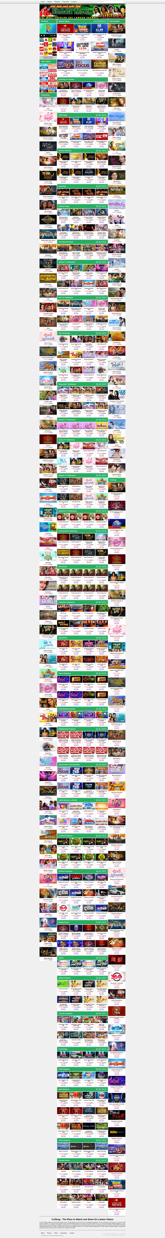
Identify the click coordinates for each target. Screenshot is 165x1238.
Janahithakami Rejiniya (48, 460)
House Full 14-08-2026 (101, 665)
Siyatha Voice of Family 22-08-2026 (63, 949)
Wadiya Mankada (48, 958)
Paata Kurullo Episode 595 (101, 91)
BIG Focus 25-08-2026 (63, 791)
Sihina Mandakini (117, 122)
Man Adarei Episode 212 (63, 273)
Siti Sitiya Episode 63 (102, 522)
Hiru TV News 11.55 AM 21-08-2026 (116, 1156)
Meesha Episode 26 (89, 375)
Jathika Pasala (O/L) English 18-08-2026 (102, 756)
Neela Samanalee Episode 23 (63, 467)
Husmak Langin (48, 401)
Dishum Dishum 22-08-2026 (63, 720)
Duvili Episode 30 (76, 486)
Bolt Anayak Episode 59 (63, 558)
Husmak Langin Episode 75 (89, 273)
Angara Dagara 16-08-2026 (101, 720)
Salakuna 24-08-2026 (89, 897)
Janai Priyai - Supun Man (63, 1025)
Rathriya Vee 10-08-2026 (76, 700)
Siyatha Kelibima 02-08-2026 (102, 969)
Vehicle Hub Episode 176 (63, 1060)
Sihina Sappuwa (48, 841)
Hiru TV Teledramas (66, 297)
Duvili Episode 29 (76, 501)
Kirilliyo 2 (117, 210)
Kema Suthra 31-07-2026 (89, 862)
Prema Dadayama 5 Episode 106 (63, 451)
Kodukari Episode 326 (89, 289)
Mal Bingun (48, 562)
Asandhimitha (48, 225)
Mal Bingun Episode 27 (63, 375)
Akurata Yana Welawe (48, 138)
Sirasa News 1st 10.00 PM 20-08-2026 (117, 1018)
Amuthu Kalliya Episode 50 (89, 542)
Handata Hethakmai (48, 372)
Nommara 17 (63, 1186)
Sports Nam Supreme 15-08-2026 (63, 969)
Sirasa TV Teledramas (67, 440)
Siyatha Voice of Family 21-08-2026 (76, 949)
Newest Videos (64, 21)
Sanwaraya (48, 797)
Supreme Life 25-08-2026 (63, 811)
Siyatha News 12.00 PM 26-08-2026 (82, 35)
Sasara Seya (48, 811)
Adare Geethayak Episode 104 (76, 431)
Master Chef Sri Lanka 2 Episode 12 (89, 934)
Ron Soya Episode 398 (88, 309)
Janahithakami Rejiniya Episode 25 (63, 91)
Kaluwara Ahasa (76, 613)
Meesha (48, 606)
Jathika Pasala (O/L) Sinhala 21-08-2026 (63, 756)
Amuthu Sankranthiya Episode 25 (101, 395)
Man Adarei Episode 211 (102, 289)
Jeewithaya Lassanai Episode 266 (102, 411)
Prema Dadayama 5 (48, 738)
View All (104, 115)
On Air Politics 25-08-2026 (76, 883)
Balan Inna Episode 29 (63, 502)
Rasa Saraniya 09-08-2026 (101, 847)
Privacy (49, 1233)
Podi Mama (48, 723)
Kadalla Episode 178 (89, 811)
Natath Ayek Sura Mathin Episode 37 (101, 106)
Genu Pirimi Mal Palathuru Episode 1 (117, 689)
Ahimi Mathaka (116, 459)
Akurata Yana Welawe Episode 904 (63, 324)
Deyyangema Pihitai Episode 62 (76, 375)
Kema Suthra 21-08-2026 (76, 847)
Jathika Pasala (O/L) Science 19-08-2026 (89, 756)
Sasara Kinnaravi (117, 328)
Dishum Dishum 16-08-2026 (89, 720)
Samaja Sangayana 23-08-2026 (63, 177)
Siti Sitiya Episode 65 (76, 522)
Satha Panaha (63, 1202)
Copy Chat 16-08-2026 (76, 665)
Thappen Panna (48, 943)
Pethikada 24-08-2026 (101, 913)
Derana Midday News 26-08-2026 (101, 142)
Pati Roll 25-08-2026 (63, 988)
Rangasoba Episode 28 (63, 344)
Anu (117, 152)
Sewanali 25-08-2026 (89, 1100)
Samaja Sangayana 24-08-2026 (89, 162)
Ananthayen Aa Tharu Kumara (116, 401)
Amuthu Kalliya (48, 181)
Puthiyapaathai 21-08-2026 (76, 1152)
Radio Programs (65, 978)
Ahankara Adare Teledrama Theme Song (101, 234)
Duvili (48, 328)
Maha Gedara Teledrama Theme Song (76, 234)
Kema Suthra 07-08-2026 (63, 862)
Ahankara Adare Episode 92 (76, 451)
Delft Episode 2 (116, 758)
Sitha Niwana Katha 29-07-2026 (101, 613)
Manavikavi (48, 592)
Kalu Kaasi (76, 628)
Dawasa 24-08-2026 (89, 913)
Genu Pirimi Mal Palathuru (48, 357)
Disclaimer (63, 1233)
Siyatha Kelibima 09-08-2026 (76, 969)
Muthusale (48, 621)
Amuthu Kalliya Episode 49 (101, 558)
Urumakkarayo (116, 342)
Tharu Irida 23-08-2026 (63, 649)
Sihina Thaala (48, 855)
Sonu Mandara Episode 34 (116, 1052)
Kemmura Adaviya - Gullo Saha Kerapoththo (76, 1005)
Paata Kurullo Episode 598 (101, 309)
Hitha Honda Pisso (101, 1171)
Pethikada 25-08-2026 (76, 897)
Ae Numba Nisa (117, 93)
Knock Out (48, 489)
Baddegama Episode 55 (117, 845)
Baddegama (48, 255)
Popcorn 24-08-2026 (76, 1131)
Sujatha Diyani (116, 181)
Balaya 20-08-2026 (116, 862)
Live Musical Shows (66, 242)
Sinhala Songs (64, 206)
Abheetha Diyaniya (116, 254)
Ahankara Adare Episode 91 (89, 467)
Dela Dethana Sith (88, 613)
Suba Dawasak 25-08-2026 (101, 198)
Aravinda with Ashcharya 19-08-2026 (63, 1005)
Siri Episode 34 (116, 809)
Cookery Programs (66, 836)
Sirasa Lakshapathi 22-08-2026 (101, 740)
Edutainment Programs (67, 729)
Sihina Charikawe (117, 137)
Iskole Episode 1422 (63, 288)
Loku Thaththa (101, 1186)
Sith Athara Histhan (48, 899)
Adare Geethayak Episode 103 (89, 431)
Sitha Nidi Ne (48, 914)
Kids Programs (64, 1069)
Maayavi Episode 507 (101, 466)
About (42, 1233)
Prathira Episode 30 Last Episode (63, 578)
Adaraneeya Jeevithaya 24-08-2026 (101, 827)
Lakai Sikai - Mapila (76, 1039)
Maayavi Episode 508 (89, 450)
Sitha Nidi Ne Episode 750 (76, 289)
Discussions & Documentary (69, 764)
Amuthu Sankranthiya (48, 196)
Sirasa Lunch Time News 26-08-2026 (65, 35)
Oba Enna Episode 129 (116, 724)
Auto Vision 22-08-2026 (76, 1060)
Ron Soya (48, 767)
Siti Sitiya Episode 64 (89, 522)
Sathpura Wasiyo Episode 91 (63, 395)
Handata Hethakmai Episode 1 (116, 706)
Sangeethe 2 (48, 782)
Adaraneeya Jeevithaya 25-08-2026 (76, 812)
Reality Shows (64, 922)
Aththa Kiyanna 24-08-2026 (101, 898)
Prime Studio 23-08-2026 (89, 685)
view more (65, 39)
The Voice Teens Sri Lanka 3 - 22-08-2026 (76, 91)
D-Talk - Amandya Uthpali (89, 665)
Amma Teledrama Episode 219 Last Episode (116, 827)
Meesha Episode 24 (117, 775)
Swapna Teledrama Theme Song (101, 218)
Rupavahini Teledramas (67, 384)
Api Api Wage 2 (48, 211)
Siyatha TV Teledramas (67, 475)
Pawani (48, 709)
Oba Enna (48, 665)
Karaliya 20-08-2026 (117, 1035)
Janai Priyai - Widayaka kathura (63, 1040)
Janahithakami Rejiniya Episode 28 (76, 411)
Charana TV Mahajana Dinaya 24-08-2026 (89, 792)
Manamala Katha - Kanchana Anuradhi (89, 233)
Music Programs (65, 673)
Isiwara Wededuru (116, 474)
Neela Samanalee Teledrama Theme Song (63, 218)
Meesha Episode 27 (89, 359)
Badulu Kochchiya (76, 1202)
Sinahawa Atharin (76, 1171)
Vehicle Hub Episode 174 (102, 1060)
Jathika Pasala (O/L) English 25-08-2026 (63, 740)
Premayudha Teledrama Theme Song (63, 234)
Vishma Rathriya (76, 1186)
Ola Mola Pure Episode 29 (101, 502)
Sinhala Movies (64, 1160)
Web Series (63, 566)
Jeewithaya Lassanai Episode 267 (89, 395)
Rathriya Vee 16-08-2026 (63, 700)
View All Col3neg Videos (100, 21)
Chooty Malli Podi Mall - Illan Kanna (89, 1005)
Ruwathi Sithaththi (116, 166)
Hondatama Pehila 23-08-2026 (76, 1081)
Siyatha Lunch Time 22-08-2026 (101, 1101)
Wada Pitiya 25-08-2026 (101, 883)
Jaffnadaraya (48, 431)
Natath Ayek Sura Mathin (48, 636)
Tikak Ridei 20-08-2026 (116, 1121)
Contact (73, 1)
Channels (65, 1)
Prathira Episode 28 (89, 577)
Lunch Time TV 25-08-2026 (63, 1116)
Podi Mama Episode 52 (76, 360)
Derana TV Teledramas (67, 262)
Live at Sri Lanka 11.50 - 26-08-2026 (99, 35)
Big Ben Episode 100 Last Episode (102, 431)
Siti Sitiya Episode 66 (63, 522)
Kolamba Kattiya (48, 518)
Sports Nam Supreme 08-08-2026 (89, 969)
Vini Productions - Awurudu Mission (89, 1040)
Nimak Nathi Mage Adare (117, 298)
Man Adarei (48, 577)
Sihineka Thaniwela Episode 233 (101, 360)
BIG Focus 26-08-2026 (82, 70)
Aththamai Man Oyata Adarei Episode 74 (117, 931)
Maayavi (48, 548)
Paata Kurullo (48, 694)
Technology (63, 1049)
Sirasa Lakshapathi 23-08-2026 (89, 740)
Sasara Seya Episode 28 (76, 344)
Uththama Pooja (102, 628)
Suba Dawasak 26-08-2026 (63, 198)
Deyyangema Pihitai (48, 313)
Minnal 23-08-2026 (63, 1151)
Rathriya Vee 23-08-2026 (63, 685)
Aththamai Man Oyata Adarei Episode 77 (76, 309)
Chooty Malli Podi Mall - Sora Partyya (76, 989)
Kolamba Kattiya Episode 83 (76, 273)
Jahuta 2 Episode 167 (76, 557)
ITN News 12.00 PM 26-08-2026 (65, 53)
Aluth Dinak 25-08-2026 (76, 776)
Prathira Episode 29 (76, 577)
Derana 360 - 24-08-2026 (63, 914)
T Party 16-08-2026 (101, 684)
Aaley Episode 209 (101, 450)
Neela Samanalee (48, 650)
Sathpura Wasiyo (48, 826)
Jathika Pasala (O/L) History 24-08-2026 (76, 740)
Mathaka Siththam (116, 78)
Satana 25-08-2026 (89, 882)
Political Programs (65, 871)
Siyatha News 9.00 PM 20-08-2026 (117, 1191)
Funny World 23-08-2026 (89, 1081)
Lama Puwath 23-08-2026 (63, 1081)
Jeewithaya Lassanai (48, 474)
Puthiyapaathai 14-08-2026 (89, 1152)
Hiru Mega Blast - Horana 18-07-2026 (63, 253)
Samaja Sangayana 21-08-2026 (76, 177)
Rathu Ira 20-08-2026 (117, 966)
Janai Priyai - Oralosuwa (101, 1025)
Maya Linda (117, 108)
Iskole (48, 416)
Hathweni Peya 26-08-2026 (76, 1101)
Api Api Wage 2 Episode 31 (89, 344)
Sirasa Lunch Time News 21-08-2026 (117, 1210)
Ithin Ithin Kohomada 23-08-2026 (89, 649)
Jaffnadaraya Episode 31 (89, 106)
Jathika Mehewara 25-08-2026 (101, 1116)
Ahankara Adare (48, 123)
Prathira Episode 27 (101, 577)
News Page (63, 115)
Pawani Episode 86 (101, 344)
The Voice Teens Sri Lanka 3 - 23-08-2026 (63, 934)
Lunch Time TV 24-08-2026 (76, 1116)
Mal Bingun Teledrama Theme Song (76, 218)
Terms (56, 1233)
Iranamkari (116, 240)
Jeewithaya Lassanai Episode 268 (76, 395)
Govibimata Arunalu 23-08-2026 (101, 1132)
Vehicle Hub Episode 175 (89, 1060)
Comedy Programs (65, 1013)
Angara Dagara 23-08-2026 (76, 720)
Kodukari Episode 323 (116, 1069)
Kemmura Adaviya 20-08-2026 (89, 989)
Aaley (48, 108)
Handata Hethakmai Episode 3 (89, 324)
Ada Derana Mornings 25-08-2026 (101, 776)
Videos (49, 1)
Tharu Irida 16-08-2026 (63, 665)
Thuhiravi (117, 269)
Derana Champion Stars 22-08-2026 (76, 934)
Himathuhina (117, 430)
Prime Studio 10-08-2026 (89, 700)
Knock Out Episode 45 (116, 1000)
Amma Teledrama (48, 167)
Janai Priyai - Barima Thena (89, 1025)
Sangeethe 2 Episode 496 (102, 273)
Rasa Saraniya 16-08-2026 (89, 847)
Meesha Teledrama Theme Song (89, 218)
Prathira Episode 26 (63, 593)
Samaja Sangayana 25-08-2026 (63, 162)
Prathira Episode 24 (89, 593)
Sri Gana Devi (116, 357)
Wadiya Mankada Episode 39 (63, 411)
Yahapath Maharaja (117, 284)
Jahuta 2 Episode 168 (63, 542)
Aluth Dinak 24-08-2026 (76, 791)
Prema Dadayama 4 (117, 313)
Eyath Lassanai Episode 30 (89, 487)
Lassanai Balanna (88, 1171)
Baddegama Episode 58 (63, 309)
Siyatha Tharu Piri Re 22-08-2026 (102, 649)
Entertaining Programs (67, 709)
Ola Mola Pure (48, 679)
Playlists (57, 1)
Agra (117, 386)
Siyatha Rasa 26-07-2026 (102, 862)
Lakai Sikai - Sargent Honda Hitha (76, 1025)
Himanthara (117, 196)
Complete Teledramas (67, 602)
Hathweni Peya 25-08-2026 (63, 1132)
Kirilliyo (117, 225)
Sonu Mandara (48, 929)
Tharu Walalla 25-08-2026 (89, 198)
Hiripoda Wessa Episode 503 (102, 542)
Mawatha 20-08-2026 (117, 1138)
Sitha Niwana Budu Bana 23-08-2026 (101, 162)
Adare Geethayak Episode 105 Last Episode (63, 432)
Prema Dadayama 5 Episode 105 (76, 467)
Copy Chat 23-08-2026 (76, 649)
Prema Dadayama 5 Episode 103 (76, 106)
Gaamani (63, 1171)
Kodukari (48, 504)
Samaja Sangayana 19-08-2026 (101, 177)
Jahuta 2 (48, 445)
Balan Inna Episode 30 (63, 487)
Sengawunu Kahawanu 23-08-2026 (89, 1132)
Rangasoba (48, 753)
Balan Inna (48, 269)
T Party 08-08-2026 (101, 699)
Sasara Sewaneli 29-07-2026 (63, 629)
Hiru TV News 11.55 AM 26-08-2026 (65, 71)
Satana (89, 1202)
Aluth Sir (48, 152)
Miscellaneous (64, 1089)
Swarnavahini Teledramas (68, 531)
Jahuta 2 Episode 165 (63, 106)
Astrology (62, 186)
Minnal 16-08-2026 (101, 1151)
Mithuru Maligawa (117, 64)
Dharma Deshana (65, 151)
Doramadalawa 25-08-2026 (89, 776)
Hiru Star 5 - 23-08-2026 (101, 934)
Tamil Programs (64, 1140)
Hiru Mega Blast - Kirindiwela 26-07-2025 (88, 254)
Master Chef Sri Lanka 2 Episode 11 (101, 949)
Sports (61, 958)
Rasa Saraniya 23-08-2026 (63, 847)
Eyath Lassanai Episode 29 (89, 502)
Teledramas (45, 95)
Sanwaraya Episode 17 (116, 913)
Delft (48, 299)
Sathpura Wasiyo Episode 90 (89, 411)
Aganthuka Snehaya (89, 628)
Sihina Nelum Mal (89, 1186)
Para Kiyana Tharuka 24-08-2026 (89, 91)
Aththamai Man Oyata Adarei (48, 240)
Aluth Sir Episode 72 (76, 542)
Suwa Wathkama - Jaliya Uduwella (88, 827)
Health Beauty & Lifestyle (68, 800)
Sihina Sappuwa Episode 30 (63, 360)
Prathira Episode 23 (101, 593)
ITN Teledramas (64, 333)
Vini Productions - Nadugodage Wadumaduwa (101, 1041)
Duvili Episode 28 (117, 741)
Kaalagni (117, 49)
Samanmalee (101, 1202)
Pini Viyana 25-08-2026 (76, 827)
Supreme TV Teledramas (68, 511)
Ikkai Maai (116, 415)
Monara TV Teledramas (67, 420)
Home (43, 1)
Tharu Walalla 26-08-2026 (76, 198)
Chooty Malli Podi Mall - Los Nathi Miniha (101, 989)
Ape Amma (63, 613)
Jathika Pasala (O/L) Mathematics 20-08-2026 (76, 756)
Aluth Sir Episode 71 (89, 557)
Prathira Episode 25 (76, 593)
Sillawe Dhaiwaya (117, 371)
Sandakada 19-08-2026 (88, 177)
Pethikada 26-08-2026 (63, 882)
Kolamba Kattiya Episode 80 (117, 653)
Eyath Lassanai (48, 343)
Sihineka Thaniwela (48, 870)
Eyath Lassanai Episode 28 (116, 879)
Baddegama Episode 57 (102, 324)
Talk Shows (63, 638)
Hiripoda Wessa (48, 387)
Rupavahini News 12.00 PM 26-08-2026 (82, 53)
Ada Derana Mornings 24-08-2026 (101, 791)
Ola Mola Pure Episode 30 (101, 487)
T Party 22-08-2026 (76, 684)
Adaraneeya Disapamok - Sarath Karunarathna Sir (89, 1116)
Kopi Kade (48, 533)
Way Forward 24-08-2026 (76, 914)
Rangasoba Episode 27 (102, 375)
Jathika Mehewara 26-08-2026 (99, 70)
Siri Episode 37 (76, 324)
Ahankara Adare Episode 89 (117, 636)
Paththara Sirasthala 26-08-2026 (99, 53)
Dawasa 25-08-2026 (63, 897)
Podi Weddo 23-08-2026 (101, 1081)
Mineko (117, 445)
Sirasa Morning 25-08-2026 (101, 811)
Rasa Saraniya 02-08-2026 (76, 862)
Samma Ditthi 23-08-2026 (76, 162)
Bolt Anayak (48, 284)
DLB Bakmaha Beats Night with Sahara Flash (102, 254)
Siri (48, 885)
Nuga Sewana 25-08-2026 (63, 827)
